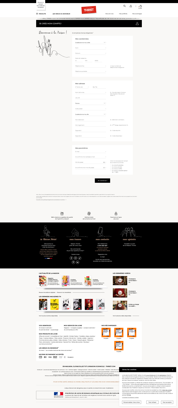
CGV (67, 369)
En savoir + (71, 357)
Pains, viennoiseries (44, 342)
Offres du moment (44, 336)
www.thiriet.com (151, 375)
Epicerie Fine (67, 342)
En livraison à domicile (45, 328)
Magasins (66, 328)
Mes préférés (123, 14)
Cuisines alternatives (56, 342)
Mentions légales (73, 369)
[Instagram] (75, 258)
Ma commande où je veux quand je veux (75, 249)
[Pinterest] (73, 262)
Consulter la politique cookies (130, 397)
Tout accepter (167, 402)
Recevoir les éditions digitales (47, 292)
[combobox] (90, 42)
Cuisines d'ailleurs (48, 338)
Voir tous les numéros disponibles (48, 315)
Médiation (107, 369)
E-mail (102, 257)
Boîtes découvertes (77, 342)
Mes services (109, 14)
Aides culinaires (63, 340)
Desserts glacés (82, 340)
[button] (130, 6)
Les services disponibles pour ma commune (54, 369)
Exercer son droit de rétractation (118, 371)
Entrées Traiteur (73, 336)
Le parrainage (54, 329)
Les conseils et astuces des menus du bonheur (59, 350)
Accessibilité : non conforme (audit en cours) (62, 371)
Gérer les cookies (167, 390)
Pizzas (40, 338)
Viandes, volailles (81, 338)
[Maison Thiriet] (89, 10)
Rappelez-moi (102, 254)
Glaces (74, 340)
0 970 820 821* (102, 245)
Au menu (41, 350)
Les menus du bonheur (61, 14)
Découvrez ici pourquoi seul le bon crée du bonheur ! (48, 245)
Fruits (70, 340)
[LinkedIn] (77, 262)
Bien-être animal (115, 369)
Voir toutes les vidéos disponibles (122, 315)
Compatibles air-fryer (57, 336)
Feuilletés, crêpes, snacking (87, 336)
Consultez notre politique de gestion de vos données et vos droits (50, 199)
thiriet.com (39, 369)
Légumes (90, 338)
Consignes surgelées (76, 328)
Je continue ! (102, 180)
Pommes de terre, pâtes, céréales (48, 340)
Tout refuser (152, 402)
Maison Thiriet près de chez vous (75, 244)
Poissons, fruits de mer (69, 338)
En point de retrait (44, 329)
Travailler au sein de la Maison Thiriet (129, 244)
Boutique (86, 342)
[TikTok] (79, 258)
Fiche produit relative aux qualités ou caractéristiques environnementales (91, 371)
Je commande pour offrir (71, 329)
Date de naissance (80, 58)
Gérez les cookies (92, 369)
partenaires (162, 375)
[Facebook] (71, 258)
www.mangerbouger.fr (115, 382)
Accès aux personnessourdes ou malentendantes (102, 260)
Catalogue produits (82, 369)
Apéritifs (66, 336)
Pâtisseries (90, 340)
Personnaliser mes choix (131, 402)
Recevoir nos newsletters (64, 292)
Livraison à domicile (89, 328)
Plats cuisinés (58, 338)
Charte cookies (100, 369)
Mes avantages (137, 14)
